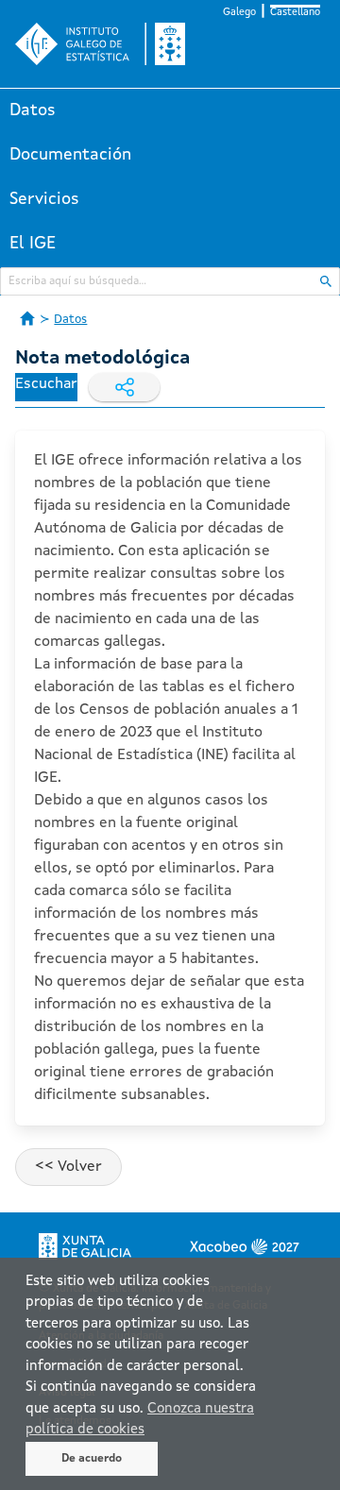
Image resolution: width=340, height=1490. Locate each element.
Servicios (44, 199)
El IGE (32, 243)
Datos (32, 110)
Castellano (295, 13)
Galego (239, 13)
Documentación (70, 154)
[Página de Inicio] (27, 318)
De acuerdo (91, 1459)
